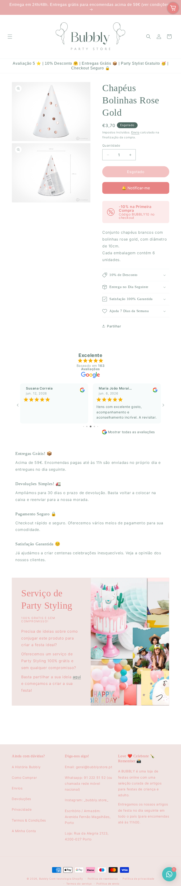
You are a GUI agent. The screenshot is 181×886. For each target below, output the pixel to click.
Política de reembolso (103, 878)
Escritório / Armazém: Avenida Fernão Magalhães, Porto (88, 817)
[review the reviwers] (82, 391)
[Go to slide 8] (97, 426)
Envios (17, 788)
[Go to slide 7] (94, 426)
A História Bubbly (26, 767)
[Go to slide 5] (86, 426)
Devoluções (21, 799)
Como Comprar (24, 778)
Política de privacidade (138, 878)
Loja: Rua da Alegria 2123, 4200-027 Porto (87, 836)
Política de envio (107, 883)
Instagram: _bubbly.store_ (86, 800)
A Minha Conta (24, 831)
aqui (77, 676)
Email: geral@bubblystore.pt (88, 767)
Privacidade (22, 809)
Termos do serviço (79, 883)
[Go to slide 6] (90, 426)
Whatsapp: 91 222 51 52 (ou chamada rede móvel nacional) (88, 783)
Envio (135, 132)
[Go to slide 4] (83, 426)
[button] (10, 36)
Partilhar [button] (114, 326)
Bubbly (44, 878)
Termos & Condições (29, 820)
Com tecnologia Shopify (66, 878)
